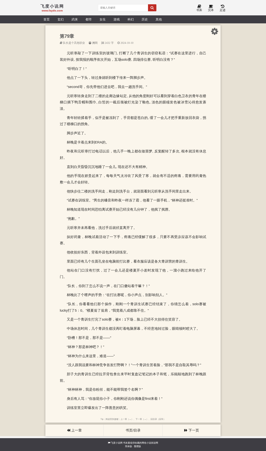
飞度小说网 (116, 442)
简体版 (128, 446)
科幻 (131, 19)
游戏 (117, 19)
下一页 (193, 430)
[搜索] (152, 7)
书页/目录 (133, 430)
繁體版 (137, 446)
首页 (46, 19)
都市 (88, 19)
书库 (199, 10)
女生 (103, 19)
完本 (211, 10)
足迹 (222, 10)
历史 (145, 19)
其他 (159, 19)
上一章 (76, 430)
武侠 (74, 19)
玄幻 (60, 19)
